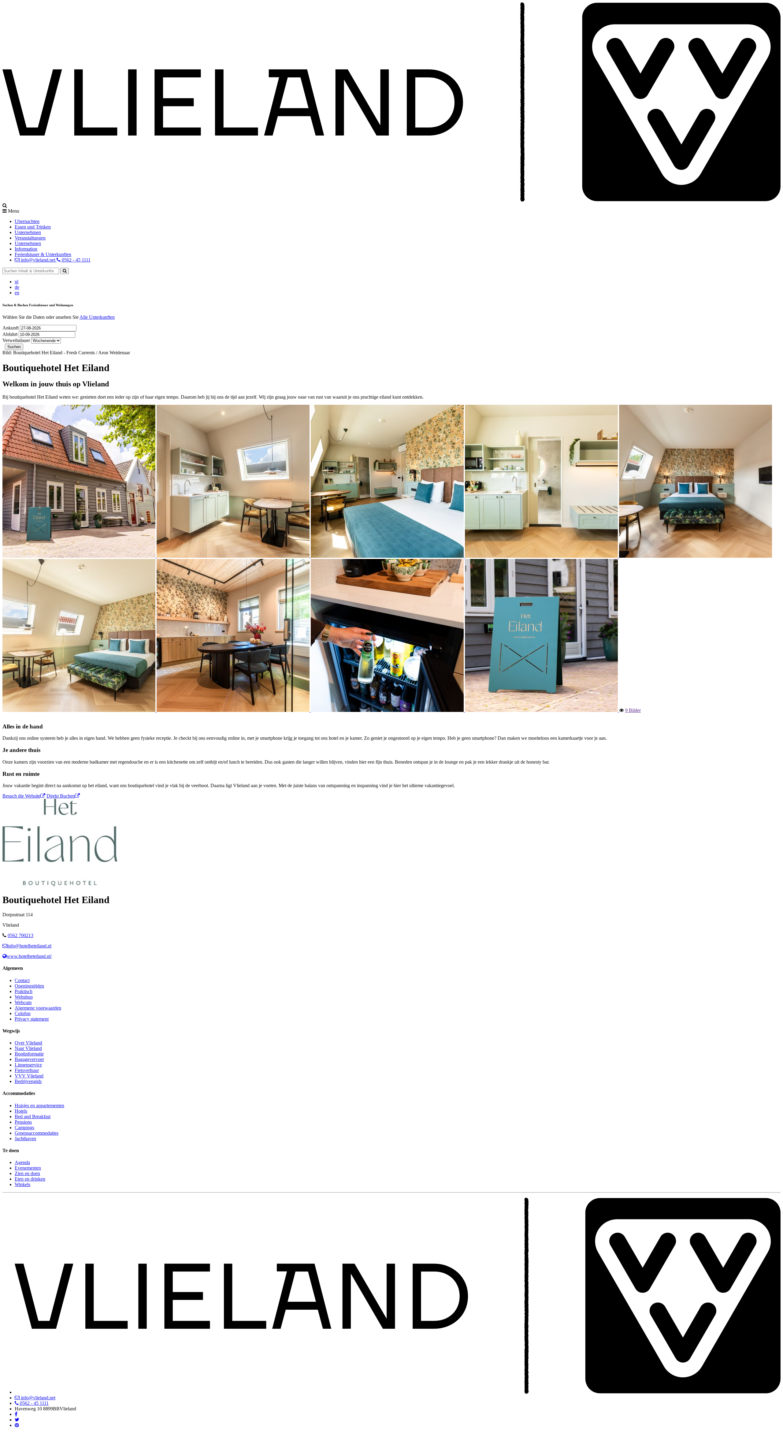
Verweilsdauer (16, 340)
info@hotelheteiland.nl (29, 945)
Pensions (23, 1122)
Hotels (21, 1111)
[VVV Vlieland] (398, 1392)
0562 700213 (20, 935)
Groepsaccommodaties (36, 1133)
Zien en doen (27, 1173)
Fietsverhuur (27, 1070)
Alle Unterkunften (97, 317)
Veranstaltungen (30, 237)
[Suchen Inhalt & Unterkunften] (64, 271)
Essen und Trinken (33, 226)
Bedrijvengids (28, 1081)
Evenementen (28, 1168)
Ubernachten (27, 221)
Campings (24, 1127)
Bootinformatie (29, 1053)
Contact (22, 980)
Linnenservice (28, 1064)
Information (26, 248)
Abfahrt (10, 334)
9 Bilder (633, 710)
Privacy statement (32, 1019)
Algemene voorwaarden (38, 1008)
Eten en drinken (30, 1179)
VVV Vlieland (29, 1075)
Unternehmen (28, 232)
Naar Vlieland (28, 1048)
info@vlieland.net (38, 259)
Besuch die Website (21, 795)
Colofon (23, 1013)
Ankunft (11, 327)
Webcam (23, 1002)
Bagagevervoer (29, 1059)
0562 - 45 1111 (76, 259)
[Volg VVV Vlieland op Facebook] (16, 1414)
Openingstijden (29, 985)
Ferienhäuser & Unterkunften (43, 254)
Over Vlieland (28, 1042)
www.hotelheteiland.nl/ (29, 956)
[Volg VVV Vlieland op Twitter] (17, 1419)
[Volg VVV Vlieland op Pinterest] (17, 1425)
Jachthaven (25, 1138)
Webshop (24, 996)
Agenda (22, 1162)
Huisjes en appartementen (39, 1105)
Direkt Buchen (60, 795)
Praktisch (23, 991)
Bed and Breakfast (32, 1116)
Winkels (22, 1184)
